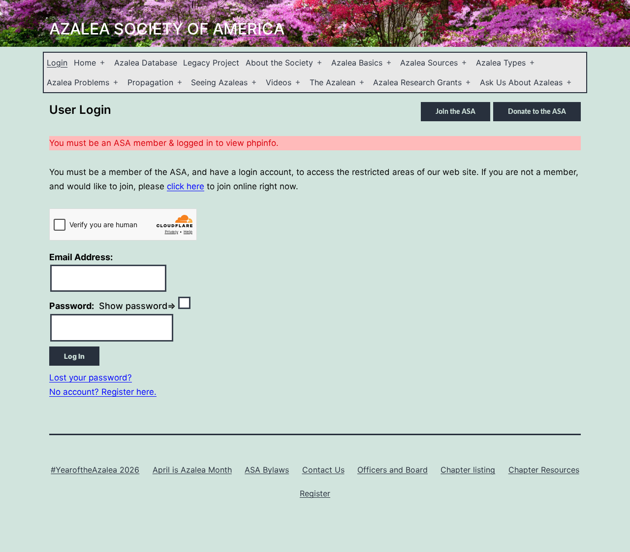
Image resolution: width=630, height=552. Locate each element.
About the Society (279, 63)
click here (185, 186)
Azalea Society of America (166, 28)
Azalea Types (501, 63)
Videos (278, 82)
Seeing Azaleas (219, 82)
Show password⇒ (113, 306)
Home (85, 63)
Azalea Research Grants (417, 82)
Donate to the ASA (537, 111)
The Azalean (332, 82)
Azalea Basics (356, 63)
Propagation (150, 82)
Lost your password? (90, 377)
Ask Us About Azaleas (521, 82)
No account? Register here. (103, 392)
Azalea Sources (429, 63)
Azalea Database (145, 63)
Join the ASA (455, 111)
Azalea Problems (78, 82)
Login (57, 63)
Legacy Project (211, 63)
